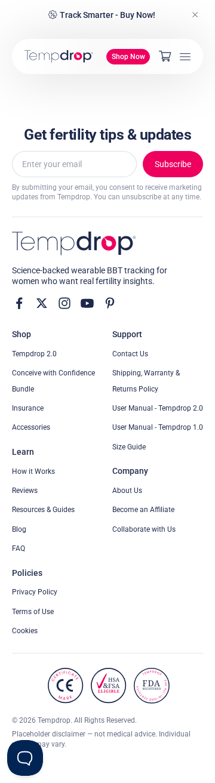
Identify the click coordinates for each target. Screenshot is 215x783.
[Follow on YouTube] (87, 303)
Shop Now (128, 57)
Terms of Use (33, 612)
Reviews (25, 490)
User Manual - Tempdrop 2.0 (157, 408)
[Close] (195, 15)
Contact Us (130, 354)
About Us (127, 490)
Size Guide (129, 447)
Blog (19, 529)
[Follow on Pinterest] (110, 303)
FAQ (18, 548)
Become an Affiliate (143, 509)
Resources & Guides (43, 509)
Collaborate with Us (144, 529)
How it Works (33, 471)
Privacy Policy (34, 592)
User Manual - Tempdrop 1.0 (157, 427)
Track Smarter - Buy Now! (107, 15)
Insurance (28, 408)
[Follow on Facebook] (19, 303)
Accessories (31, 427)
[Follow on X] (42, 303)
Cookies (25, 631)
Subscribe (173, 164)
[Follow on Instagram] (64, 303)
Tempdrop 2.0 (34, 354)
